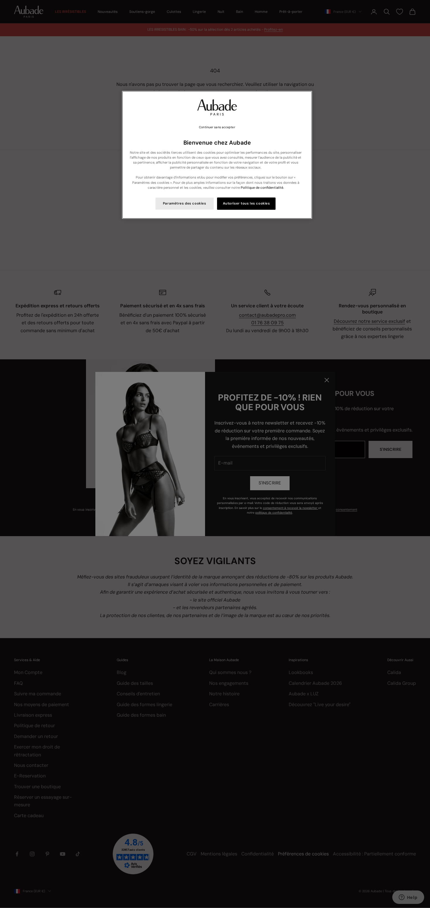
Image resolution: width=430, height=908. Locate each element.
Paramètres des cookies (184, 203)
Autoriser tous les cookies (246, 203)
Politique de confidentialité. (262, 188)
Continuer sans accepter (217, 127)
